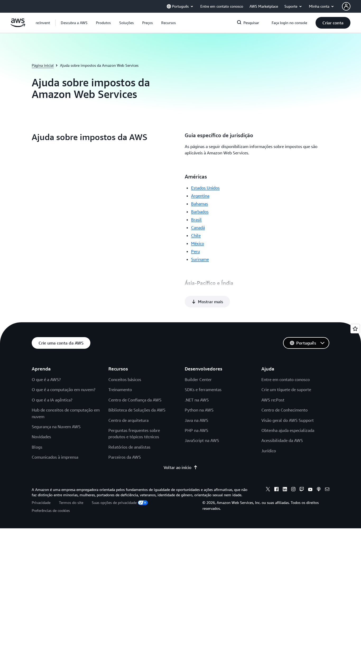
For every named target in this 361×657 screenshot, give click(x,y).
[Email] (327, 490)
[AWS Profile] (346, 6)
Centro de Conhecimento (284, 410)
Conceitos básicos (124, 379)
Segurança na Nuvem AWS (56, 426)
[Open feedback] (355, 328)
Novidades (41, 436)
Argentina (200, 195)
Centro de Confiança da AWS (134, 400)
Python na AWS (199, 410)
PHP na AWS (196, 430)
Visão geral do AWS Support (287, 420)
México (197, 243)
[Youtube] (310, 490)
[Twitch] (302, 490)
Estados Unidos (205, 187)
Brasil (196, 219)
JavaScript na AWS (202, 440)
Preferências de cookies (51, 510)
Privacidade (41, 502)
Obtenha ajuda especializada (287, 430)
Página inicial (43, 65)
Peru (195, 251)
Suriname (200, 259)
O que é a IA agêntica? (52, 400)
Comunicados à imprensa (55, 457)
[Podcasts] (319, 490)
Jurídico (268, 450)
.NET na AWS (197, 400)
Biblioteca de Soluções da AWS (136, 410)
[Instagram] (293, 490)
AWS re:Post (272, 400)
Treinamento (120, 389)
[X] (268, 490)
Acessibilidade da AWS (282, 440)
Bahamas (199, 203)
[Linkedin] (285, 490)
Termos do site (71, 502)
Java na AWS (196, 420)
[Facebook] (276, 490)
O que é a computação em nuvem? (63, 389)
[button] (74, 23)
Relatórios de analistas (129, 447)
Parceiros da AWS (124, 457)
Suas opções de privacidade (114, 502)
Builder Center (198, 379)
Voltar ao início (177, 467)
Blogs (37, 447)
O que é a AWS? (46, 379)
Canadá (198, 227)
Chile (196, 235)
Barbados (200, 211)
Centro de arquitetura (128, 420)
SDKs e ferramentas (203, 389)
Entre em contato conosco (285, 379)
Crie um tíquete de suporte (286, 389)
